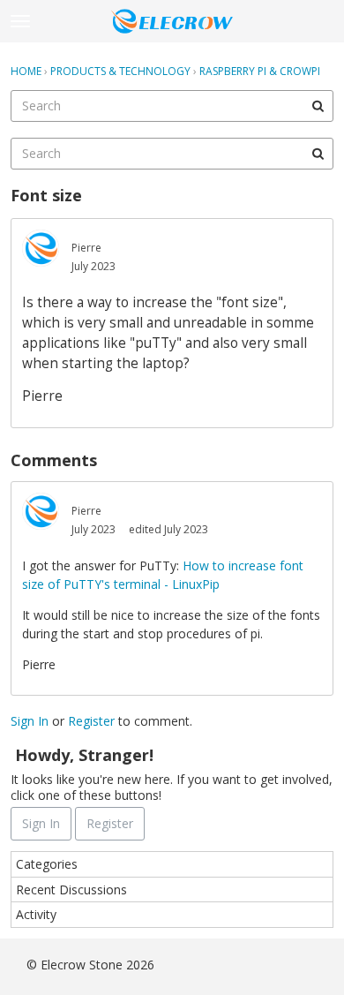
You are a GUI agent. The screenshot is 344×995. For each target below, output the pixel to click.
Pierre (86, 247)
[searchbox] (172, 106)
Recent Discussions (71, 889)
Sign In (30, 720)
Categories (47, 864)
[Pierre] (40, 248)
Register (91, 720)
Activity (36, 914)
